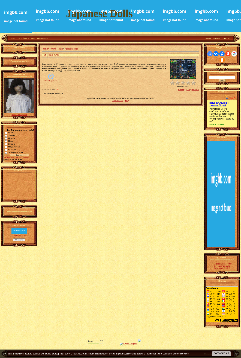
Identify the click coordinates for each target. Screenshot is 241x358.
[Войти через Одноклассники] (222, 60)
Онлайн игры (23, 38)
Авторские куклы (19, 114)
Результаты (9, 157)
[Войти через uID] (210, 53)
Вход (45, 38)
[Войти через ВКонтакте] (216, 53)
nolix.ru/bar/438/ (217, 124)
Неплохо (12, 138)
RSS (229, 38)
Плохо (11, 141)
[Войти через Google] (234, 54)
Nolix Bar (233, 98)
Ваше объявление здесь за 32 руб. (219, 104)
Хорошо (11, 135)
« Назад (181, 89)
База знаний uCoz (222, 268)
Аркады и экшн (71, 49)
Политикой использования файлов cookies (167, 354)
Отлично (12, 133)
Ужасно (11, 144)
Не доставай (14, 147)
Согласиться (221, 353)
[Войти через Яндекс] (228, 53)
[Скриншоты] (183, 69)
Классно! (12, 150)
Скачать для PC (50, 81)
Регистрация (36, 38)
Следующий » (192, 89)
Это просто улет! (15, 152)
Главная (13, 38)
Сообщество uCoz (222, 266)
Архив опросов (22, 157)
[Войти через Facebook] (222, 53)
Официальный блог (222, 264)
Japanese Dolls (19, 235)
